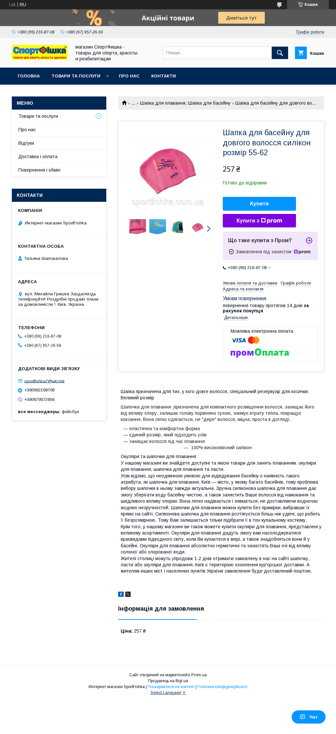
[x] (128, 595)
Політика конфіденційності (222, 686)
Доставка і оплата (37, 156)
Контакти (163, 75)
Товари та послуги (76, 75)
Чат (313, 717)
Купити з (248, 220)
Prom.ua (199, 675)
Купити (259, 203)
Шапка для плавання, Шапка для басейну (185, 103)
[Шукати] (280, 53)
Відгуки (26, 143)
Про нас (129, 75)
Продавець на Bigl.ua (168, 681)
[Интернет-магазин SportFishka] (40, 58)
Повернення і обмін (39, 170)
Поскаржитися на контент (171, 686)
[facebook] (121, 595)
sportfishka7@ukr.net (44, 380)
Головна (29, 75)
